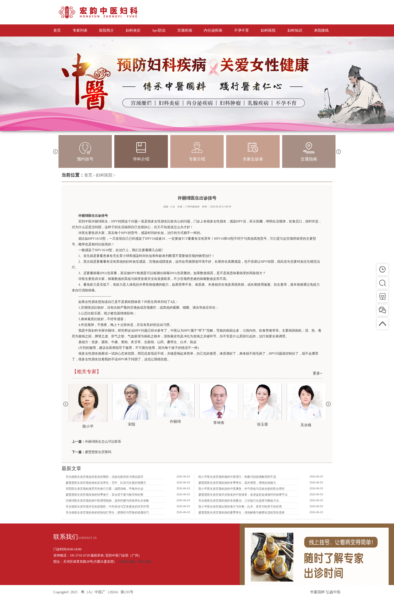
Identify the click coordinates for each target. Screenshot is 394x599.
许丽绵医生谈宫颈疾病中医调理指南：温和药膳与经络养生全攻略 (107, 500)
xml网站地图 (126, 561)
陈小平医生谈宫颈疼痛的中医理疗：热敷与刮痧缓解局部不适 (237, 476)
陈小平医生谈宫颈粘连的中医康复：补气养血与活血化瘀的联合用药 (241, 488)
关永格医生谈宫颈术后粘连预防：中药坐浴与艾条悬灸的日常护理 (107, 506)
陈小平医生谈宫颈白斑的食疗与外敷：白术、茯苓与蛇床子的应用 (240, 506)
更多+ (317, 373)
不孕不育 (241, 30)
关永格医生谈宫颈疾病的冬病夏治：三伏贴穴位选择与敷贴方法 (238, 500)
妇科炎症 (133, 30)
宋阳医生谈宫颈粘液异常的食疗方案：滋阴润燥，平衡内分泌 (104, 488)
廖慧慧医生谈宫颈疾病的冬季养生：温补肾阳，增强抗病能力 (237, 482)
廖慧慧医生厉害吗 (98, 452)
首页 (57, 30)
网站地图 (144, 561)
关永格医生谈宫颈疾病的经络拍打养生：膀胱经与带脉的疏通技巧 (107, 512)
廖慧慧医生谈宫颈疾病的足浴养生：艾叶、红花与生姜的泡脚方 (106, 482)
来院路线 (321, 30)
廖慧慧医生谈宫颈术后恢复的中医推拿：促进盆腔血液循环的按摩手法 (242, 494)
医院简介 (106, 30)
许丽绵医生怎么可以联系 (103, 441)
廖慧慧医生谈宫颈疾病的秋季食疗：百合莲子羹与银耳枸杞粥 (104, 494)
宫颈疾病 (184, 30)
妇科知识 (294, 30)
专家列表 (80, 30)
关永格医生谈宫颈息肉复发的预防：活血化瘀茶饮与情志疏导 (104, 476)
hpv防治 (158, 30)
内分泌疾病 (213, 30)
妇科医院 (268, 30)
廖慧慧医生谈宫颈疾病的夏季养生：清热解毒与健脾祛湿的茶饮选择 (241, 512)
